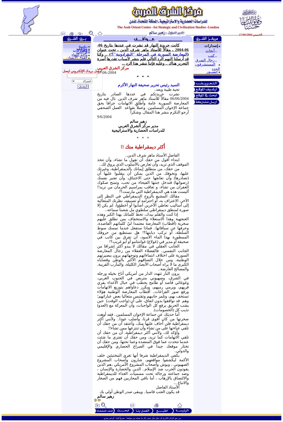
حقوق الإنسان (77, 57)
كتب (211, 56)
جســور (212, 71)
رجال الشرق (205, 60)
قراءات (82, 52)
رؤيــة (83, 46)
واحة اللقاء (79, 55)
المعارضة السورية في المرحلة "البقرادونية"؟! (149, 54)
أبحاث (210, 51)
